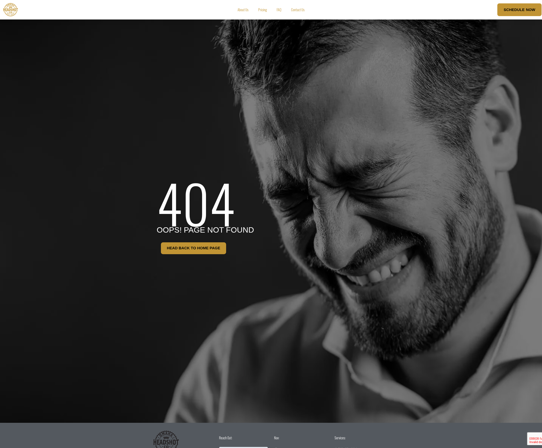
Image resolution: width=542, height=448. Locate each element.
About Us (243, 9)
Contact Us (298, 9)
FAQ (279, 9)
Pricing (262, 9)
